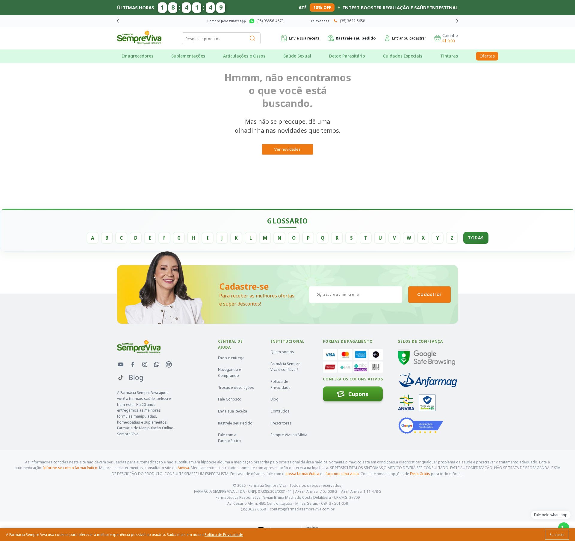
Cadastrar (429, 294)
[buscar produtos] (252, 38)
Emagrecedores (137, 56)
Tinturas (449, 56)
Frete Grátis (420, 473)
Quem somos (282, 351)
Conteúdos (280, 411)
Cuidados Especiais (402, 56)
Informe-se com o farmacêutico (70, 467)
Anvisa (183, 467)
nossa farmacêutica (302, 473)
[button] (457, 21)
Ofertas (487, 56)
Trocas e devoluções (236, 387)
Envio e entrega (231, 357)
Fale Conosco (229, 399)
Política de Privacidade (280, 384)
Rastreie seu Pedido (235, 423)
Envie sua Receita (232, 411)
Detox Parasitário (347, 56)
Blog (274, 399)
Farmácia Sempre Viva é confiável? (285, 366)
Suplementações (188, 56)
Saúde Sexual (297, 56)
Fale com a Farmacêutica (229, 437)
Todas (476, 238)
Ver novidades (287, 149)
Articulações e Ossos (244, 56)
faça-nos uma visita (342, 473)
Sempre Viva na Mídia (288, 434)
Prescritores (281, 423)
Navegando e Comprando (229, 372)
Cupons (358, 394)
